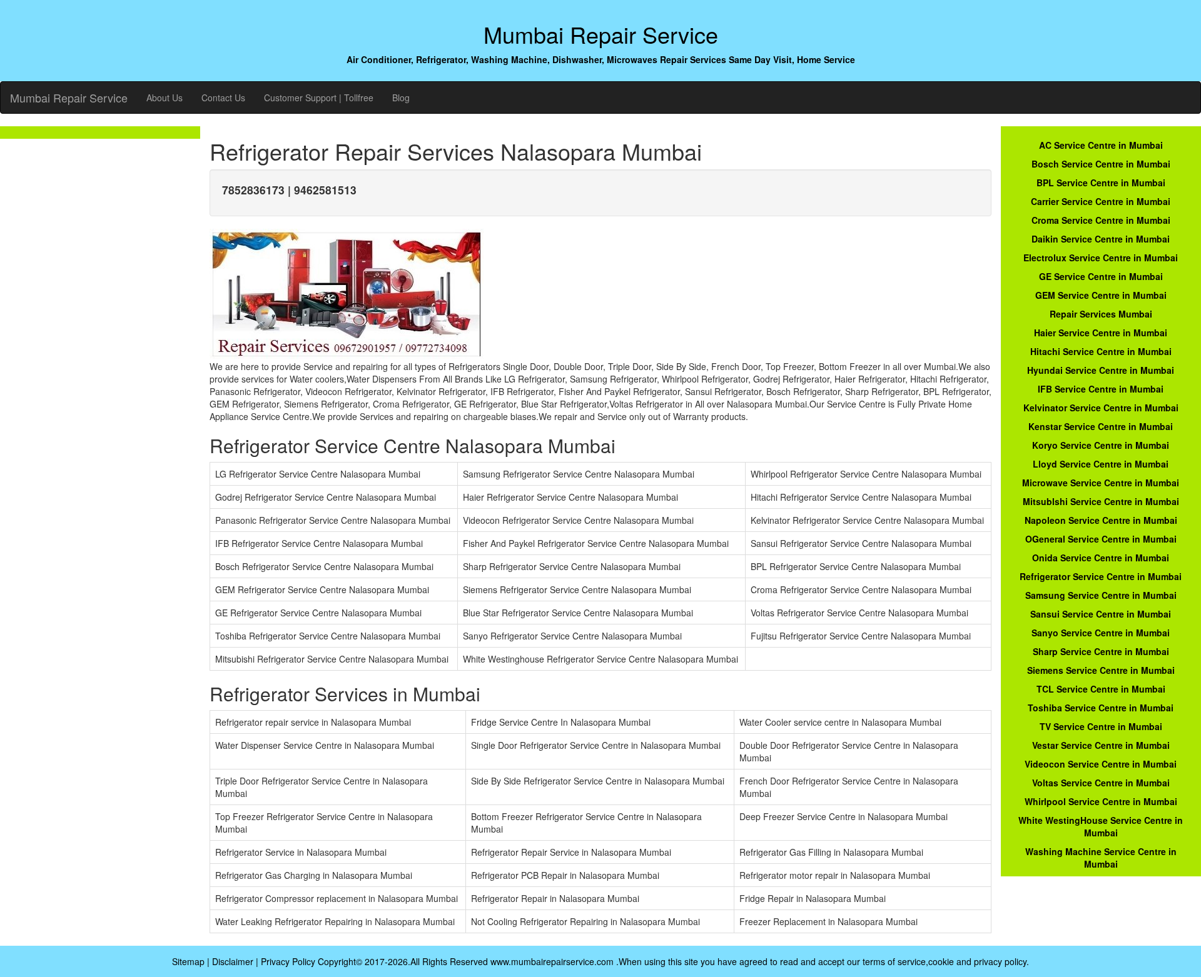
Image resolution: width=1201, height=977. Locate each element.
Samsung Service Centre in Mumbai (1101, 595)
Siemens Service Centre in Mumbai (1101, 670)
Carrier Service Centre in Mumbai (1100, 201)
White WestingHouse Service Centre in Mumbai (1100, 826)
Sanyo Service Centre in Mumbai (1100, 632)
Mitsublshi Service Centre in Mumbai (1101, 501)
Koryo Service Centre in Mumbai (1100, 445)
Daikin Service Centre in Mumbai (1100, 239)
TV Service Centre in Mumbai (1101, 726)
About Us (164, 97)
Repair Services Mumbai (1101, 314)
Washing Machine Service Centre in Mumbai (1101, 857)
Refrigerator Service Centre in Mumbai (1101, 576)
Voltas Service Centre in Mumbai (1101, 782)
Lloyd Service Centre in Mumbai (1100, 464)
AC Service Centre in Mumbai (1101, 145)
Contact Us (223, 97)
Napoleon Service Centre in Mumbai (1101, 520)
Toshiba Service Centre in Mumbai (1100, 707)
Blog (401, 97)
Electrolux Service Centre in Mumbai (1100, 257)
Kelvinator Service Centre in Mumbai (1100, 407)
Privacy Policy (288, 961)
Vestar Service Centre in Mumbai (1101, 745)
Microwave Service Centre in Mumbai (1100, 482)
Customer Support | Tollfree (318, 97)
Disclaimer (232, 961)
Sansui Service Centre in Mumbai (1100, 614)
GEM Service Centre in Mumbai (1101, 295)
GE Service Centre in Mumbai (1101, 276)
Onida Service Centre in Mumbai (1100, 557)
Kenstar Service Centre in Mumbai (1100, 426)
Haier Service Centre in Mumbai (1100, 332)
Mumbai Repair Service (69, 97)
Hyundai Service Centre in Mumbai (1100, 370)
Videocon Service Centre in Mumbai (1101, 764)
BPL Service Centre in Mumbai (1100, 182)
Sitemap (188, 961)
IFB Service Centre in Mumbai (1100, 389)
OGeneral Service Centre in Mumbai (1101, 539)
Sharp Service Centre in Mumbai (1101, 651)
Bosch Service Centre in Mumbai (1100, 164)
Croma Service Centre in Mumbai (1100, 220)
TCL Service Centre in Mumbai (1100, 689)
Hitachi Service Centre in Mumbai (1101, 351)
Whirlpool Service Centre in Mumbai (1101, 801)
